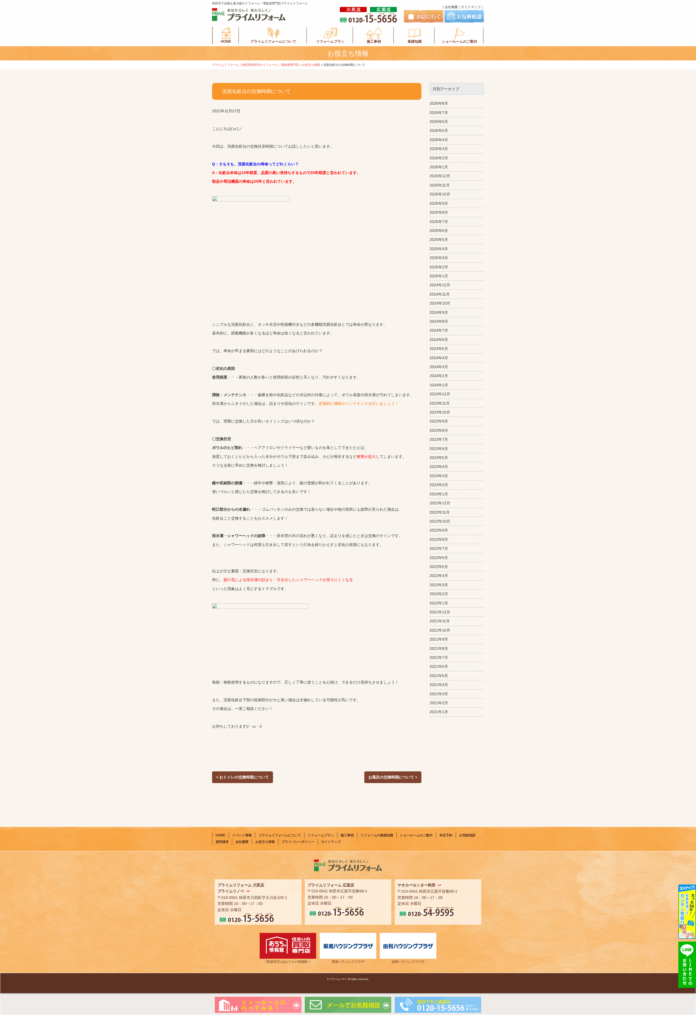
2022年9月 (439, 530)
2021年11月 (440, 621)
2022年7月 (439, 548)
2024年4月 (439, 358)
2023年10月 (440, 412)
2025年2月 (439, 267)
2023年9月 (439, 421)
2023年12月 (440, 394)
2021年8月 (439, 648)
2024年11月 (440, 294)
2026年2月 (439, 158)
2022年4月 (439, 575)
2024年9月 (439, 312)
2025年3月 (439, 258)
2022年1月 (439, 603)
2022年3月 (439, 585)
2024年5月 (439, 348)
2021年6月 (439, 666)
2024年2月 (439, 376)
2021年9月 (439, 639)
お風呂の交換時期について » (392, 777)
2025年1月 (439, 276)
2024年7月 (439, 330)
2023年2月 (439, 485)
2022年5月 (439, 566)
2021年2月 (439, 703)
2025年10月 (440, 194)
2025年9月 (439, 203)
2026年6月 (439, 121)
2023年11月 (440, 403)
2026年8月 (439, 103)
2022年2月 (439, 594)
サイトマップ (471, 7)
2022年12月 (440, 503)
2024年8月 (439, 321)
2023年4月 (439, 466)
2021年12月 (440, 612)
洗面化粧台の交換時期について (256, 91)
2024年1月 (439, 385)
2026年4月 (439, 140)
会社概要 (451, 7)
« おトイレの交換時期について (242, 777)
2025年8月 (439, 212)
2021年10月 (440, 630)
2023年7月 (439, 439)
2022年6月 (439, 557)
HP (248, 891)
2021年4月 (439, 684)
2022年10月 (440, 521)
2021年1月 (439, 712)
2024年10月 (440, 303)
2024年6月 (439, 339)
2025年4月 (439, 249)
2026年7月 (439, 112)
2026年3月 (439, 149)
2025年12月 (440, 176)
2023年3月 (439, 476)
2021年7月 (439, 657)
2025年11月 (440, 185)
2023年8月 (439, 430)
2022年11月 (440, 512)
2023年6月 (439, 448)
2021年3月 (439, 694)
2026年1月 (439, 167)
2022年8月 (439, 539)
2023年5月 (439, 457)
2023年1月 (439, 494)
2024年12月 (440, 285)
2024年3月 (439, 367)
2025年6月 (439, 230)
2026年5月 (439, 130)
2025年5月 (439, 239)
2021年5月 (439, 675)
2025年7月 (439, 221)
